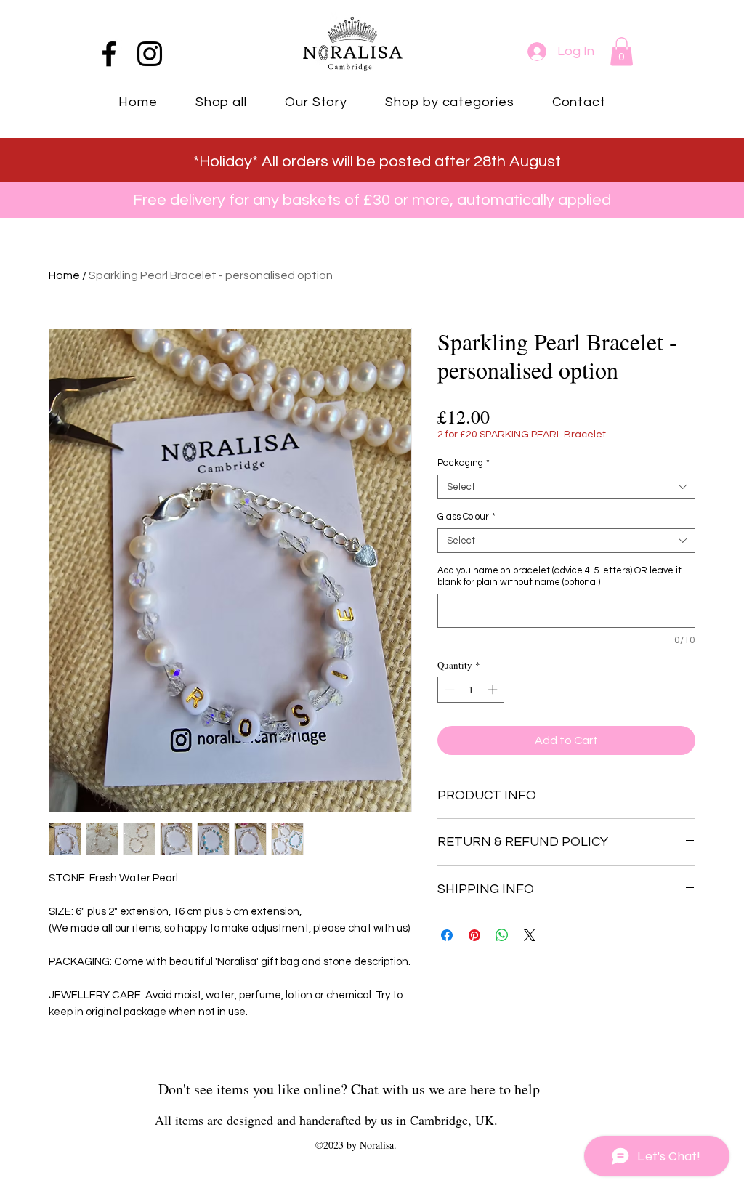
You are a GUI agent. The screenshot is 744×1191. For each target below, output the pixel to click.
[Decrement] (448, 689)
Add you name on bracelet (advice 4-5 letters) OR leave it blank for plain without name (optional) (559, 576)
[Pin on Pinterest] (474, 935)
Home (64, 275)
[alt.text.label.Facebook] (109, 53)
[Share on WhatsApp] (502, 935)
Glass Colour (466, 517)
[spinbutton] (471, 689)
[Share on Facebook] (447, 935)
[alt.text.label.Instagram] (149, 53)
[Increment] (494, 689)
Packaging (463, 463)
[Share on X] (529, 935)
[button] (622, 51)
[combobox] (566, 487)
